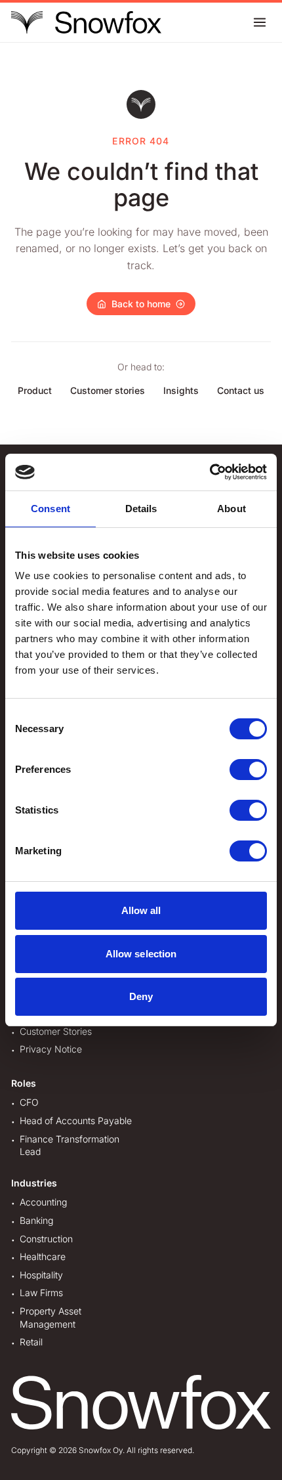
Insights (181, 390)
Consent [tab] (50, 508)
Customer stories (107, 390)
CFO (29, 1102)
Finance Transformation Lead (69, 1145)
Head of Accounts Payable (76, 1120)
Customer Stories (56, 1031)
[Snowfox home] (86, 22)
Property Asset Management (50, 1317)
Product (35, 390)
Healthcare (43, 1256)
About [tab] (231, 508)
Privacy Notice (51, 1049)
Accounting (43, 1202)
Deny (141, 996)
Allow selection (141, 953)
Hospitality (41, 1274)
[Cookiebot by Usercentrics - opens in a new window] (209, 472)
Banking (36, 1220)
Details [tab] (141, 508)
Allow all (141, 910)
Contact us (240, 390)
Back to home (141, 303)
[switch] (248, 769)
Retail (31, 1341)
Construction (46, 1238)
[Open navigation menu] (260, 22)
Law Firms (41, 1292)
